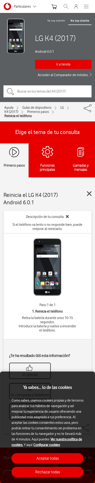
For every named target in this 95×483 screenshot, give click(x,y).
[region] (47, 427)
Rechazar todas (47, 472)
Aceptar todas (47, 458)
